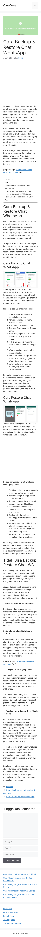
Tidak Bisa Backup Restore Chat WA (18, 198)
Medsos (9, 787)
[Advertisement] (20, 83)
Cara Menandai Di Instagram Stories (19, 891)
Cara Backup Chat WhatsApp (19, 191)
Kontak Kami (8, 916)
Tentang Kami (9, 920)
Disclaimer (7, 909)
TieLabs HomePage (12, 923)
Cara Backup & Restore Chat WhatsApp (17, 187)
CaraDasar (10, 5)
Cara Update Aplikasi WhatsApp (20, 797)
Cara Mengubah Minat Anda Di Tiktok (19, 874)
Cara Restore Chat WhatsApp (19, 194)
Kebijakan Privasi (10, 912)
